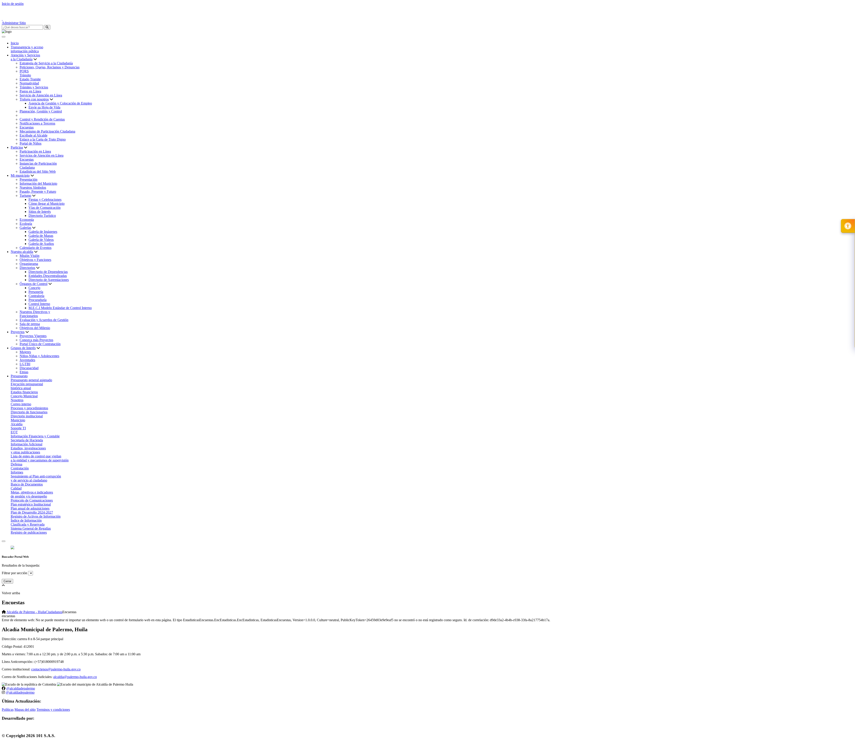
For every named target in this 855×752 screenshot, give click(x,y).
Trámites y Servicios (34, 87)
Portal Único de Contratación (40, 344)
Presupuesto (19, 376)
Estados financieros (24, 392)
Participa (17, 147)
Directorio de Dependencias (48, 272)
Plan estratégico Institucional (31, 504)
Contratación (20, 468)
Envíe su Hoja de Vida (44, 107)
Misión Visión (29, 256)
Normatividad (29, 83)
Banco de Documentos (27, 484)
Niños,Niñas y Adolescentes (39, 356)
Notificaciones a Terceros (37, 123)
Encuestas (27, 127)
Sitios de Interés (39, 211)
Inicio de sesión (13, 4)
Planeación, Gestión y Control (41, 111)
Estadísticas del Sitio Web (38, 171)
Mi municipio (20, 175)
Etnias (24, 372)
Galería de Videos (41, 240)
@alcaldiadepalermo (20, 688)
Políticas (8, 709)
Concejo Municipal (24, 396)
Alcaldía (16, 424)
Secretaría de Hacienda (27, 440)
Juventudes (27, 360)
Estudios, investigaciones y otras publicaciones (28, 450)
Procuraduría (37, 300)
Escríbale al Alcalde (33, 135)
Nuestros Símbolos (33, 187)
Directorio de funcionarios (29, 412)
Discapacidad (29, 368)
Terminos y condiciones (53, 709)
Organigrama (29, 264)
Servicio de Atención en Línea (41, 95)
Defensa (16, 464)
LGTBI (25, 364)
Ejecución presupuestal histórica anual (27, 386)
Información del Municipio (38, 183)
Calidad (16, 488)
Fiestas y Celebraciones (44, 199)
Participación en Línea (35, 151)
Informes (17, 472)
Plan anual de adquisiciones (30, 508)
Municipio (18, 420)
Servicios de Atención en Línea (41, 155)
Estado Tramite (30, 79)
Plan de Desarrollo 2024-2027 (32, 512)
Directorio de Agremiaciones (48, 280)
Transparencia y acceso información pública (27, 49)
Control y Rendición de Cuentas (42, 119)
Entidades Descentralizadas (47, 276)
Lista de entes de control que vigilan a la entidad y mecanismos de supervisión (40, 458)
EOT (14, 432)
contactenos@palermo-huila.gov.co (56, 669)
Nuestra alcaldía (22, 252)
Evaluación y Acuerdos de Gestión (44, 320)
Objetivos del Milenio (35, 328)
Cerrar (7, 581)
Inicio (15, 43)
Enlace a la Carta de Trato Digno (43, 139)
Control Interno (39, 304)
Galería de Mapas (40, 236)
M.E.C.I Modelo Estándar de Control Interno (60, 308)
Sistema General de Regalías (31, 528)
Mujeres (25, 352)
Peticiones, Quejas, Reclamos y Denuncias (49, 67)
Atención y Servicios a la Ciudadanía (25, 57)
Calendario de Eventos (35, 248)
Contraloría (36, 296)
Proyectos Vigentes (33, 336)
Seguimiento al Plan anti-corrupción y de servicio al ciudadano (36, 478)
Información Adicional (26, 444)
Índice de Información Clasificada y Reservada (28, 522)
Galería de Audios (41, 244)
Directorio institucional (27, 416)
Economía (27, 219)
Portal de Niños (30, 143)
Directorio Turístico (42, 215)
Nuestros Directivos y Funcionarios (35, 314)
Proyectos (17, 332)
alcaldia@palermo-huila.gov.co (75, 677)
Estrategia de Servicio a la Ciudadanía (46, 63)
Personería (35, 292)
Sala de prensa (30, 324)
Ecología (26, 223)
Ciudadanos (54, 612)
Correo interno (21, 404)
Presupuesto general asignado (31, 380)
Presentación (28, 179)
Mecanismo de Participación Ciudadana (47, 131)
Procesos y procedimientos (29, 408)
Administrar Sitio (14, 23)
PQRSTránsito (25, 73)
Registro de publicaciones (29, 532)
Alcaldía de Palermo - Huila (26, 612)
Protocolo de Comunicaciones (32, 500)
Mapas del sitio (25, 709)
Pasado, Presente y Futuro (38, 191)
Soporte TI (18, 428)
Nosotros (17, 400)
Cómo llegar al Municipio (46, 203)
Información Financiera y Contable (35, 436)
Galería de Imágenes (42, 232)
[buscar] (47, 27)
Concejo (34, 288)
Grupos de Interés (23, 348)
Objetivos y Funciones (35, 260)
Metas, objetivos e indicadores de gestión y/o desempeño (32, 494)
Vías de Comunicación (44, 207)
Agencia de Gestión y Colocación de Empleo (60, 103)
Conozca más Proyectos (36, 340)
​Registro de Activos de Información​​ (36, 516)
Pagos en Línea (30, 91)
